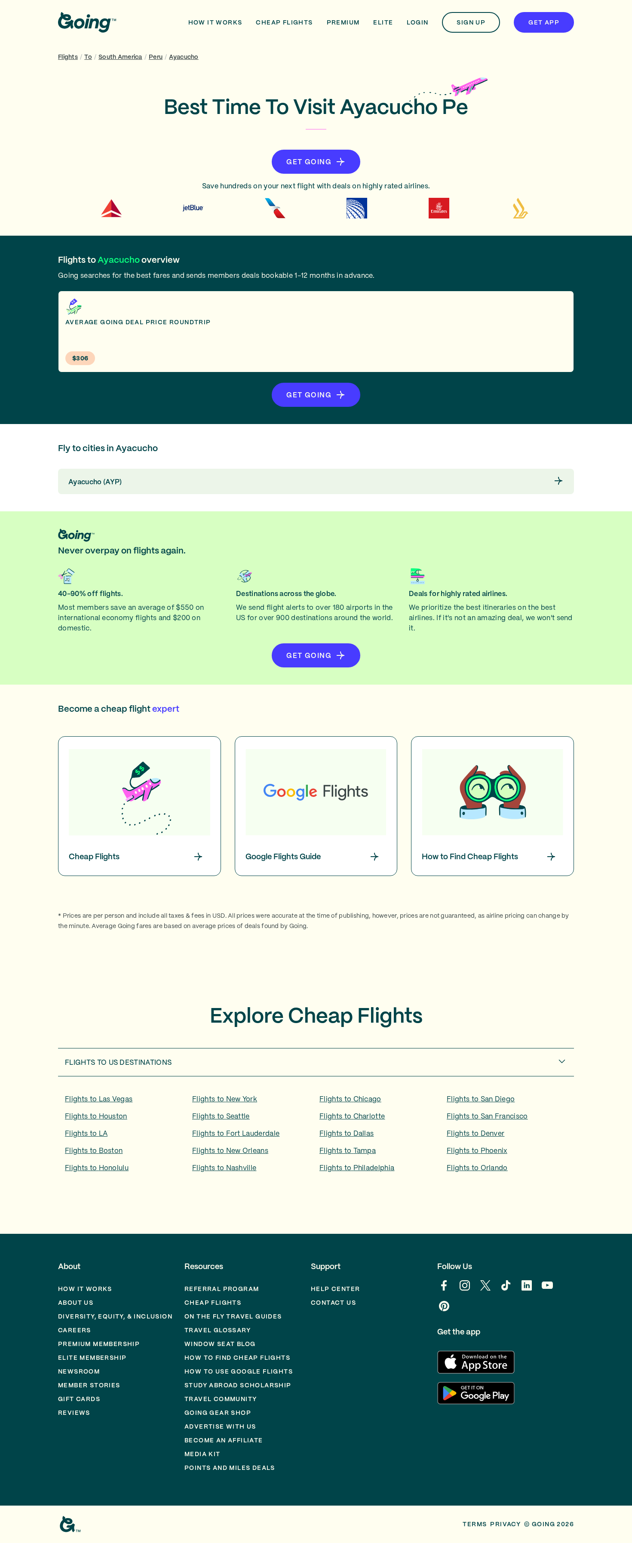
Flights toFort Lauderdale (235, 1133)
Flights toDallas (346, 1133)
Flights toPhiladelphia (356, 1167)
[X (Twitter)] (485, 1289)
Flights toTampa (347, 1150)
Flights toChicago (350, 1098)
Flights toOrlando (477, 1167)
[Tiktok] (506, 1289)
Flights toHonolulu (97, 1167)
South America (120, 57)
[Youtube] (547, 1289)
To (88, 57)
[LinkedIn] (527, 1289)
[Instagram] (465, 1289)
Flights (68, 57)
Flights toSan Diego (481, 1098)
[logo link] (87, 22)
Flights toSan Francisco (487, 1116)
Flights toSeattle (221, 1116)
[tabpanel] (316, 1136)
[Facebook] (444, 1289)
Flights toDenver (475, 1133)
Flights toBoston (94, 1150)
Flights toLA (86, 1133)
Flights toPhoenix (477, 1150)
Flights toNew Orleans (230, 1150)
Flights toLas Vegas (98, 1098)
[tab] (316, 1062)
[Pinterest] (444, 1310)
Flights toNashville (224, 1167)
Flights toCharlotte (352, 1116)
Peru (156, 57)
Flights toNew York (224, 1098)
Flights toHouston (96, 1116)
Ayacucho (183, 57)
